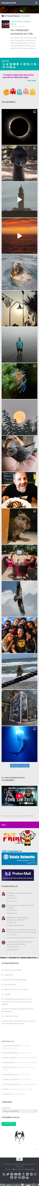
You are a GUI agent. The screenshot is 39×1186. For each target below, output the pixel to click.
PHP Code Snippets (12, 1185)
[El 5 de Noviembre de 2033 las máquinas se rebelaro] (19, 490)
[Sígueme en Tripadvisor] (7, 67)
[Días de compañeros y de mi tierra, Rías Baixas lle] (19, 563)
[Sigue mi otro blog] (14, 67)
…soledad (7, 994)
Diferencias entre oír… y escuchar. (16, 989)
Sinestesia (8, 1094)
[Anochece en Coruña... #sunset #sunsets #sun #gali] (19, 236)
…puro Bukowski (9, 985)
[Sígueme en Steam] (28, 64)
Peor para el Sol (8, 2)
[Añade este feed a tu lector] (3, 64)
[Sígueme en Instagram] (31, 64)
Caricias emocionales (12, 1045)
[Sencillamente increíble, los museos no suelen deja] (19, 708)
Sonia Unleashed (10, 1058)
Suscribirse (8, 1123)
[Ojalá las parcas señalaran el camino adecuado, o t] (19, 417)
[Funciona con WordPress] (13, 1169)
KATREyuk (11, 893)
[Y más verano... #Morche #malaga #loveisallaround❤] (19, 308)
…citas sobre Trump (11, 1016)
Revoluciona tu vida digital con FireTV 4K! (17, 816)
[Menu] (36, 2)
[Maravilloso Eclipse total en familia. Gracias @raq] (19, 127)
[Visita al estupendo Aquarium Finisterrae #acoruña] (19, 272)
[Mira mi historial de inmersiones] (10, 67)
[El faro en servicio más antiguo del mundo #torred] (19, 199)
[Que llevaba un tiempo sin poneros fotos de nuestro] (19, 526)
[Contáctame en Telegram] (17, 64)
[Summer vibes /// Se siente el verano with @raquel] (19, 345)
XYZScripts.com (28, 1185)
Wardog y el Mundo (11, 1079)
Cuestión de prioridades (13, 970)
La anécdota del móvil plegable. (15, 980)
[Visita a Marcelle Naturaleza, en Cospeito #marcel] (19, 163)
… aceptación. (9, 975)
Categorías (6, 1108)
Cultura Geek (16, 21)
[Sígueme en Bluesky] (7, 64)
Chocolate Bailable (11, 1053)
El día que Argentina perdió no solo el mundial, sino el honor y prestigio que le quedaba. (17, 1001)
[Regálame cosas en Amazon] (21, 64)
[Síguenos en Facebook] (35, 64)
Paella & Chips (9, 1062)
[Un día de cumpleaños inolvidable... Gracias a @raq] (19, 599)
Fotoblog (27, 21)
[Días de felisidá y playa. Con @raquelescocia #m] (19, 671)
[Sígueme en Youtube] (14, 64)
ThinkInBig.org (9, 1075)
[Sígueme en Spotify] (10, 64)
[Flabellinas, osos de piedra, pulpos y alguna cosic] (19, 381)
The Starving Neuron (11, 1084)
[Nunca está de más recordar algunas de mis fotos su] (19, 744)
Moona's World (9, 1067)
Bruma (6, 1089)
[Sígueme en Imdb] (24, 64)
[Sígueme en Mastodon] (3, 67)
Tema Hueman (29, 1169)
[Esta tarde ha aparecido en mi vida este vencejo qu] (19, 454)
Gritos (13, 24)
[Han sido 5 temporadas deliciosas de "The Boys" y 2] (19, 635)
